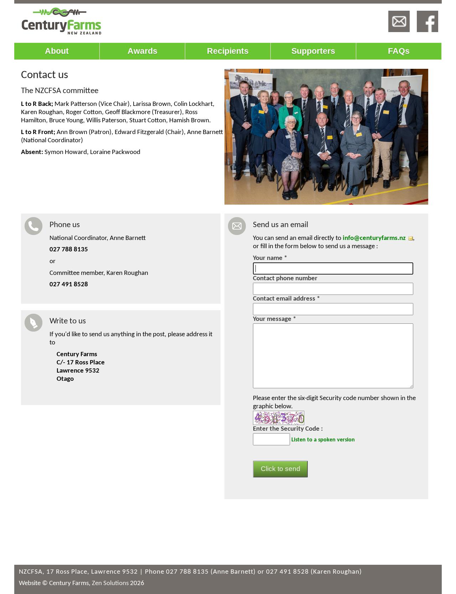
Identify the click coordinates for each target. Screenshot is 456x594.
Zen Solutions (110, 583)
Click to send (280, 468)
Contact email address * (286, 299)
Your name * (270, 258)
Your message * (274, 319)
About (57, 51)
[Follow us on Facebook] (427, 21)
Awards (142, 51)
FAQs (399, 51)
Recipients (228, 51)
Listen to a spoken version (323, 439)
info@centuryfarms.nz (374, 238)
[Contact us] (399, 21)
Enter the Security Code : (288, 429)
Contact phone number (285, 278)
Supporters (313, 51)
